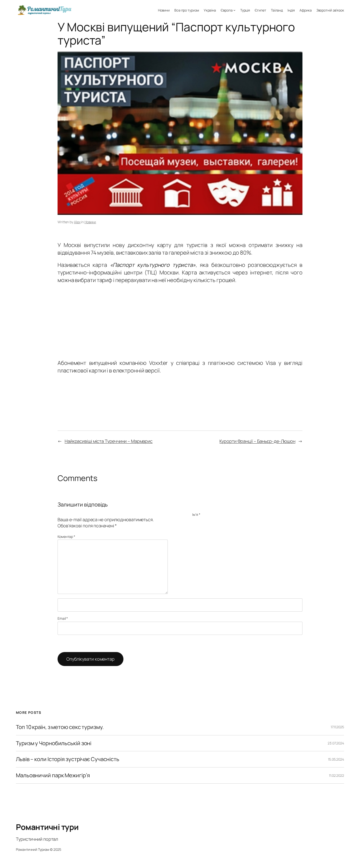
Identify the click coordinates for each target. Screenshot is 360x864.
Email (63, 618)
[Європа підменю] (234, 10)
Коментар (66, 536)
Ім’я (196, 514)
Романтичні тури (47, 827)
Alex (77, 222)
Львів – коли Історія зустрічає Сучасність (67, 759)
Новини (90, 222)
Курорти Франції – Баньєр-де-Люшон (257, 441)
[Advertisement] (180, 320)
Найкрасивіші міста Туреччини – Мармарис (109, 441)
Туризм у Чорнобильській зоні (53, 743)
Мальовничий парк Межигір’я (53, 775)
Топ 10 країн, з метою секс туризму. (60, 727)
